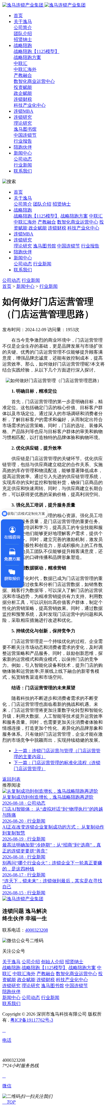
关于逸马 (23, 21)
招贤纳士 (23, 39)
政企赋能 (23, 93)
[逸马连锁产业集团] (44, 5)
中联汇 (20, 63)
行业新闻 (23, 165)
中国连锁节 (25, 135)
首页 (18, 15)
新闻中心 (23, 153)
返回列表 (11, 779)
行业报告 (23, 141)
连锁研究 (23, 117)
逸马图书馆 (25, 129)
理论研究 (23, 123)
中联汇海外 (25, 69)
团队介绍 (23, 33)
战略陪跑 (23, 45)
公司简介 (23, 27)
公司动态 (23, 159)
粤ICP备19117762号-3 (31, 1020)
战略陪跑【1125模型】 (36, 51)
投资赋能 (23, 87)
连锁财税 (23, 99)
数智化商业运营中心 (34, 81)
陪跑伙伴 (23, 147)
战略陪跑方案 (27, 57)
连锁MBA (23, 111)
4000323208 (36, 930)
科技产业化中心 (30, 105)
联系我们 (23, 171)
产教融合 (23, 75)
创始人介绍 (52, 961)
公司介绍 (31, 961)
